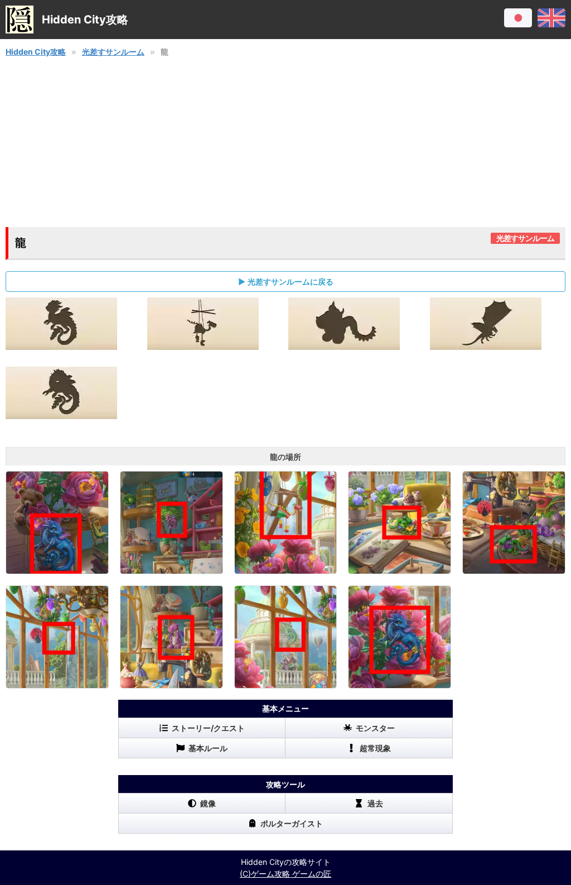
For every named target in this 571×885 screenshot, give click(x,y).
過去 (375, 803)
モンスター (375, 728)
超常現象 (375, 748)
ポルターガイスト (291, 823)
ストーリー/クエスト (208, 728)
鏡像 (208, 803)
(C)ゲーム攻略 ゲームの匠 (285, 873)
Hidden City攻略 (36, 51)
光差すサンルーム (113, 51)
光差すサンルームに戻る (290, 281)
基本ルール (208, 748)
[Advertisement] (285, 142)
